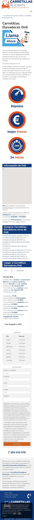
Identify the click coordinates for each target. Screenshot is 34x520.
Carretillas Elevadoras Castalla (12, 236)
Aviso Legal (8, 493)
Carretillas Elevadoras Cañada (11, 252)
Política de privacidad (11, 495)
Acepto (4, 516)
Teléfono (6, 377)
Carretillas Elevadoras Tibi (10, 254)
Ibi (12, 271)
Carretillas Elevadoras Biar (10, 238)
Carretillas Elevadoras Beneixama (13, 250)
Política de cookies (10, 497)
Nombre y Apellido (10, 370)
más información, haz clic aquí (13, 513)
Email (5, 383)
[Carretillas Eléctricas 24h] (17, 4)
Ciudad (6, 389)
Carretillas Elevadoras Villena (11, 258)
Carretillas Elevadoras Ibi (10, 240)
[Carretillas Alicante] (17, 38)
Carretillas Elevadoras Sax (10, 256)
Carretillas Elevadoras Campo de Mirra (14, 246)
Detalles (6, 396)
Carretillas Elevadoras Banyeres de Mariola (16, 242)
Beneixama (20, 271)
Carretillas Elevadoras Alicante (13, 16)
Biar (5, 271)
